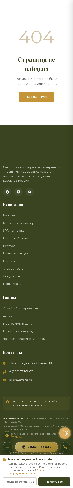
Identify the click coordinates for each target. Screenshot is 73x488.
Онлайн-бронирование (20, 308)
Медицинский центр (18, 223)
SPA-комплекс (13, 230)
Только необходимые (19, 481)
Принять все (54, 481)
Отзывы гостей (14, 268)
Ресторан (10, 246)
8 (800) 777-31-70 (21, 371)
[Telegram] (7, 192)
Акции (7, 316)
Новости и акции (15, 253)
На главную (36, 97)
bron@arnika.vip (20, 379)
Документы (11, 276)
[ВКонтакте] (18, 192)
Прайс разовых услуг (19, 331)
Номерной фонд (15, 238)
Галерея (9, 261)
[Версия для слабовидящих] (7, 435)
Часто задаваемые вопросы (24, 339)
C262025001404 (12, 437)
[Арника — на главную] (18, 151)
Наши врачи (12, 284)
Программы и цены (18, 323)
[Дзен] (29, 192)
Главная (9, 215)
